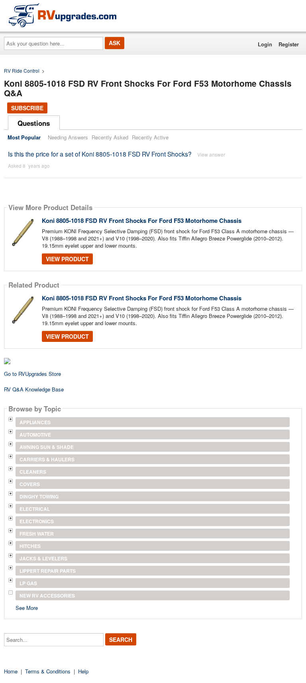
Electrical (35, 508)
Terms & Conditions (48, 671)
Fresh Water (37, 533)
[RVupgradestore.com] (62, 15)
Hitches (30, 546)
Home (11, 671)
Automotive (35, 434)
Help (83, 671)
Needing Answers (68, 137)
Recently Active (150, 137)
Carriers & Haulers (47, 459)
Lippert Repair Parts (48, 570)
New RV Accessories (47, 595)
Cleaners (33, 471)
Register (289, 44)
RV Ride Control (21, 70)
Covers (30, 484)
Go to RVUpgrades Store (32, 373)
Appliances (35, 422)
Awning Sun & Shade (47, 447)
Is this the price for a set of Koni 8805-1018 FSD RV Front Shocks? (100, 153)
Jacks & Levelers (43, 558)
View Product (67, 259)
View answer (211, 154)
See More (27, 607)
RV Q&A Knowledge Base (34, 389)
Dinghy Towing (39, 496)
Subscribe (27, 108)
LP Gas (28, 583)
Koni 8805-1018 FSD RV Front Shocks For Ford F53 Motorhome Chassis (141, 220)
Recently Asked (110, 137)
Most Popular (24, 137)
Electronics (37, 521)
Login (265, 44)
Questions (34, 123)
